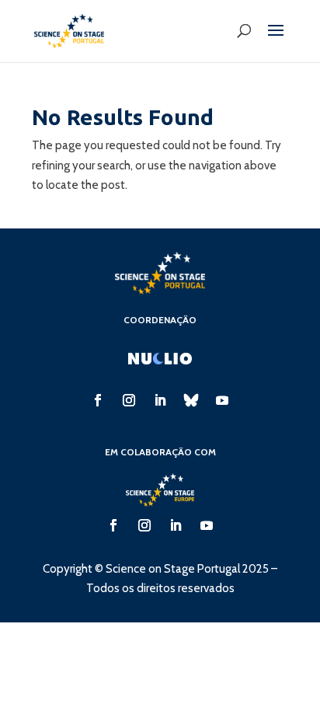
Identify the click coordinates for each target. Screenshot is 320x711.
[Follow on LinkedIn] (160, 400)
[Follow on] (191, 400)
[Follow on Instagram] (129, 400)
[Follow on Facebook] (97, 400)
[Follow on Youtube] (222, 400)
